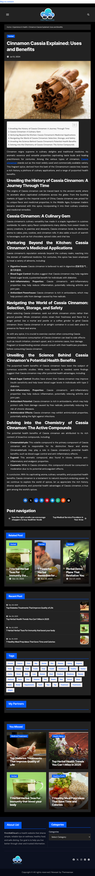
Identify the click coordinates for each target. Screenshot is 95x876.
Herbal (11, 36)
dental (44, 663)
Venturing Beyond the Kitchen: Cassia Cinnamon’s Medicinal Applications (43, 135)
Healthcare (62, 669)
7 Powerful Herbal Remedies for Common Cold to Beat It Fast (47, 575)
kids (26, 674)
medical (60, 674)
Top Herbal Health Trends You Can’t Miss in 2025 (27, 619)
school (69, 679)
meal (51, 674)
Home (9, 27)
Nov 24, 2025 (46, 579)
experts (79, 663)
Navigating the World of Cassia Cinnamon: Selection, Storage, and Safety (42, 138)
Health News (58, 736)
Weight (10, 690)
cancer (20, 663)
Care (28, 663)
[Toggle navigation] (8, 14)
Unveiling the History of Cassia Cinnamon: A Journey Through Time (39, 128)
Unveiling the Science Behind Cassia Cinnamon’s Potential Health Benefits (43, 141)
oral (27, 679)
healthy (73, 669)
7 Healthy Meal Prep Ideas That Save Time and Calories (30, 642)
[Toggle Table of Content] (73, 125)
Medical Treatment (19, 736)
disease (60, 663)
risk (61, 679)
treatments (76, 685)
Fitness (18, 669)
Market (42, 674)
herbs (10, 674)
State (10, 685)
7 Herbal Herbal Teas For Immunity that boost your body (19, 575)
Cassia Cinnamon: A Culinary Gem (25, 131)
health (51, 669)
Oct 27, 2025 (75, 579)
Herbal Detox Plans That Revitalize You (75, 572)
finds (10, 669)
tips (48, 685)
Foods (35, 669)
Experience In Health (20, 27)
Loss (34, 674)
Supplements (29, 685)
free (43, 669)
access (10, 663)
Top (55, 685)
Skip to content (7, 1)
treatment (64, 685)
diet (52, 663)
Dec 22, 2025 (18, 579)
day (36, 663)
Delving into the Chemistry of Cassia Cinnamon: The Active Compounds (42, 144)
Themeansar (67, 872)
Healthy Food (58, 776)
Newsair (55, 872)
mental (80, 674)
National (11, 679)
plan (45, 679)
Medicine (70, 674)
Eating (70, 663)
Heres (18, 674)
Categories (54, 831)
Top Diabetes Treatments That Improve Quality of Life (29, 608)
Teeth (40, 685)
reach (53, 679)
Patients (36, 679)
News (20, 679)
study (18, 685)
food (27, 669)
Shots (78, 679)
